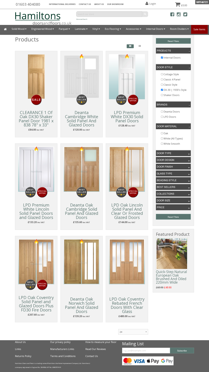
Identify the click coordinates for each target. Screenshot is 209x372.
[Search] (145, 14)
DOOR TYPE (164, 153)
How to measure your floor (100, 342)
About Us (20, 342)
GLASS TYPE (164, 173)
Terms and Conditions (63, 356)
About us (99, 4)
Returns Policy (23, 356)
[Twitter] (185, 15)
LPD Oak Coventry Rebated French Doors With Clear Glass (127, 305)
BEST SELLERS (166, 187)
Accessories (133, 29)
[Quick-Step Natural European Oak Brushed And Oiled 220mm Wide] (172, 254)
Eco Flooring (112, 29)
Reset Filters (173, 41)
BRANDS (162, 104)
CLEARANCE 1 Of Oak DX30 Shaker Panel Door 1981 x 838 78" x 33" (36, 119)
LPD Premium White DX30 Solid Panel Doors (127, 117)
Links (18, 349)
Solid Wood (18, 29)
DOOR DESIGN (165, 160)
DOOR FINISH (165, 166)
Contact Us (85, 4)
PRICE (160, 207)
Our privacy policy (60, 342)
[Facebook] (172, 15)
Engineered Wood (41, 29)
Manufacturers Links (62, 349)
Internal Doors (155, 29)
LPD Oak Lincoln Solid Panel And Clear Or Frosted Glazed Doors (127, 211)
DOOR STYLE (165, 67)
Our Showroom (115, 4)
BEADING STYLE (167, 180)
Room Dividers (178, 29)
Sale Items (199, 29)
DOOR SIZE (163, 200)
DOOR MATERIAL (167, 126)
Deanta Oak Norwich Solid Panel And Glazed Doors (81, 305)
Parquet (64, 29)
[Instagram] (178, 15)
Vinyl (95, 29)
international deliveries (62, 4)
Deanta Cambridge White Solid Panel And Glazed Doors (81, 119)
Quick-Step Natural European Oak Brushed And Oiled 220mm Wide (171, 277)
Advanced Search (81, 19)
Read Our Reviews (95, 349)
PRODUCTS (164, 50)
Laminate (80, 29)
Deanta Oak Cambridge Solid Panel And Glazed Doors (81, 211)
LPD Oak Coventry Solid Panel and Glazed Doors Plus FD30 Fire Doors (36, 304)
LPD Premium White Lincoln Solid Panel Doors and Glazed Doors (36, 211)
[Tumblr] (191, 15)
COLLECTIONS (165, 193)
